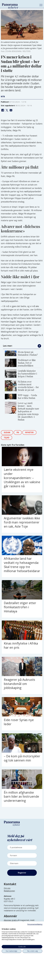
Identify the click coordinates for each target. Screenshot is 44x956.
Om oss (7, 888)
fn (18, 432)
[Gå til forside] (19, 4)
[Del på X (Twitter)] (6, 110)
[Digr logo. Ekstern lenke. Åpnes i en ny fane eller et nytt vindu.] (3, 926)
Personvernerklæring (34, 924)
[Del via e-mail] (11, 110)
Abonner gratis (10, 920)
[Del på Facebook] (2, 110)
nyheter (29, 432)
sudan (7, 432)
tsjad (6, 437)
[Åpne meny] (41, 5)
